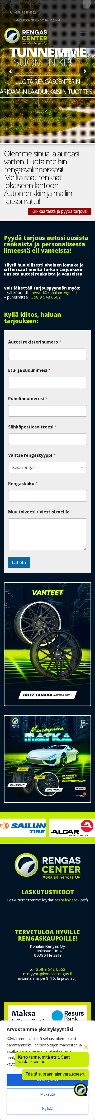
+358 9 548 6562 (24, 12)
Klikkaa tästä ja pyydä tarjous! (59, 211)
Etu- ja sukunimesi (29, 370)
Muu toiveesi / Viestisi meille (39, 511)
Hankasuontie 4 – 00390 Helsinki (36, 20)
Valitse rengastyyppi (32, 455)
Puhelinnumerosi (28, 398)
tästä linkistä (66, 899)
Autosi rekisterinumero (34, 342)
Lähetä (19, 562)
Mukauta (47, 1094)
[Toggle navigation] (83, 34)
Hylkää (47, 1108)
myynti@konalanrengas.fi (54, 292)
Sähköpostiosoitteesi (32, 427)
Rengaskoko (23, 483)
